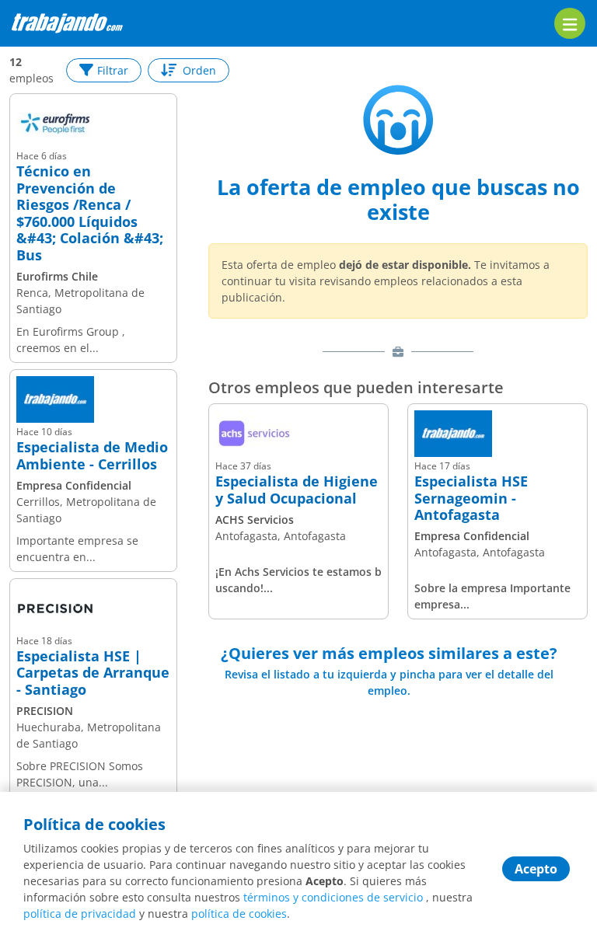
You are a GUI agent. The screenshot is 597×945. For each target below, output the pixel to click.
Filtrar (112, 70)
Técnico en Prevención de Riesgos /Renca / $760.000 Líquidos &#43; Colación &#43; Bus (89, 213)
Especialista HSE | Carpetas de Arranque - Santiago (92, 673)
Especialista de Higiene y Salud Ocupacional (296, 490)
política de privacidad (79, 913)
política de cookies (239, 913)
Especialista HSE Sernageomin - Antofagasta (471, 498)
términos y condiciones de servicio (333, 897)
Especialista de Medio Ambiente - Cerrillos (92, 455)
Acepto (536, 868)
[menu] (569, 23)
